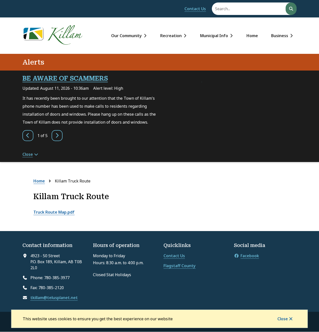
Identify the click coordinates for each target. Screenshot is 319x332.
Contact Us (195, 8)
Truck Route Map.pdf (54, 212)
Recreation (171, 35)
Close (282, 319)
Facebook (249, 255)
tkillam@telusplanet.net (54, 297)
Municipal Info (214, 35)
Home (252, 35)
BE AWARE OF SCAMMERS (65, 78)
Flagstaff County (179, 265)
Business (279, 35)
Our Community (126, 35)
